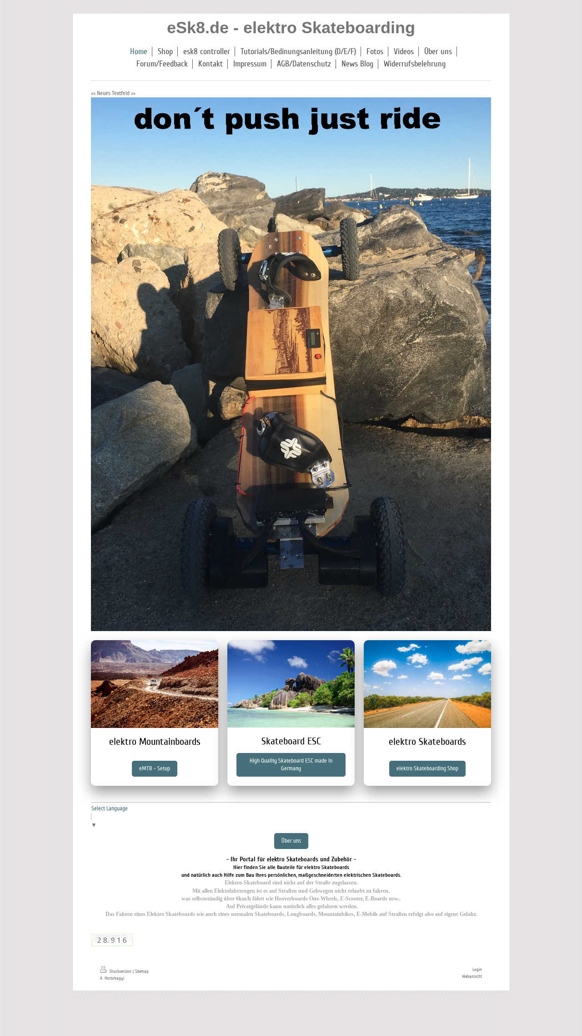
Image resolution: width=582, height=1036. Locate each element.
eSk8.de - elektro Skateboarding (291, 27)
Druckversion (120, 971)
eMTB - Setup (154, 768)
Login (477, 969)
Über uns (291, 840)
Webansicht (472, 976)
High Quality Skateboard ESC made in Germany (291, 764)
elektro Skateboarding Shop (427, 768)
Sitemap (142, 971)
